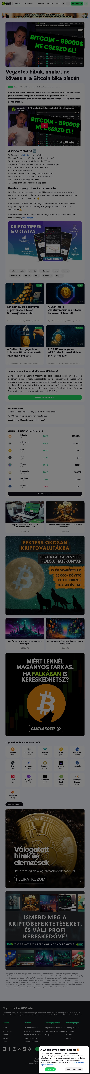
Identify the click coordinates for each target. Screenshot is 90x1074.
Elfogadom (50, 1069)
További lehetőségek (74, 1069)
